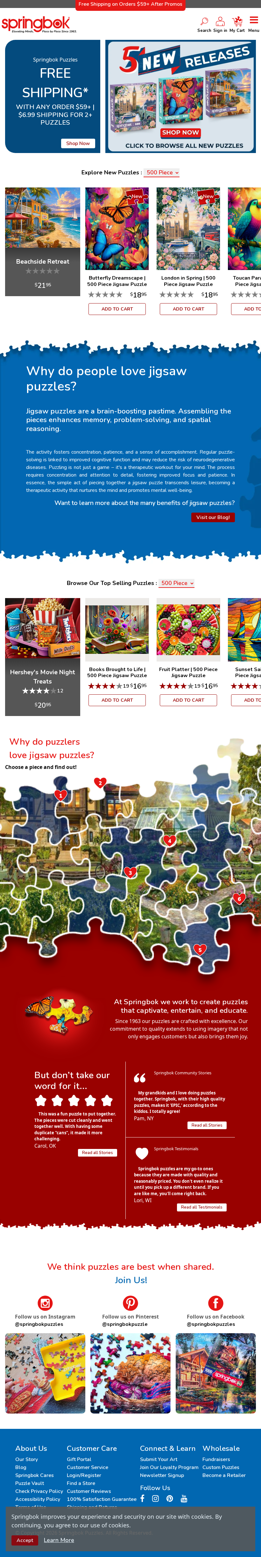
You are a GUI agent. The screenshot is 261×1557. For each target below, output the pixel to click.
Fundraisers (216, 1459)
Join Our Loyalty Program (169, 1467)
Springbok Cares (34, 1475)
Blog (20, 1467)
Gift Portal (79, 1459)
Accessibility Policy (37, 1499)
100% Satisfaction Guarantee (102, 1499)
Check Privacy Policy (39, 1491)
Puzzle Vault (29, 1483)
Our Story (26, 1459)
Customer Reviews (89, 1491)
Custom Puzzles (220, 1467)
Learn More (59, 1540)
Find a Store (81, 1483)
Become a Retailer (224, 1475)
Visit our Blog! (213, 517)
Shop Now (78, 143)
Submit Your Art (158, 1459)
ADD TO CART (117, 309)
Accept (25, 1540)
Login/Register (84, 1475)
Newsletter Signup (162, 1475)
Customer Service (87, 1467)
